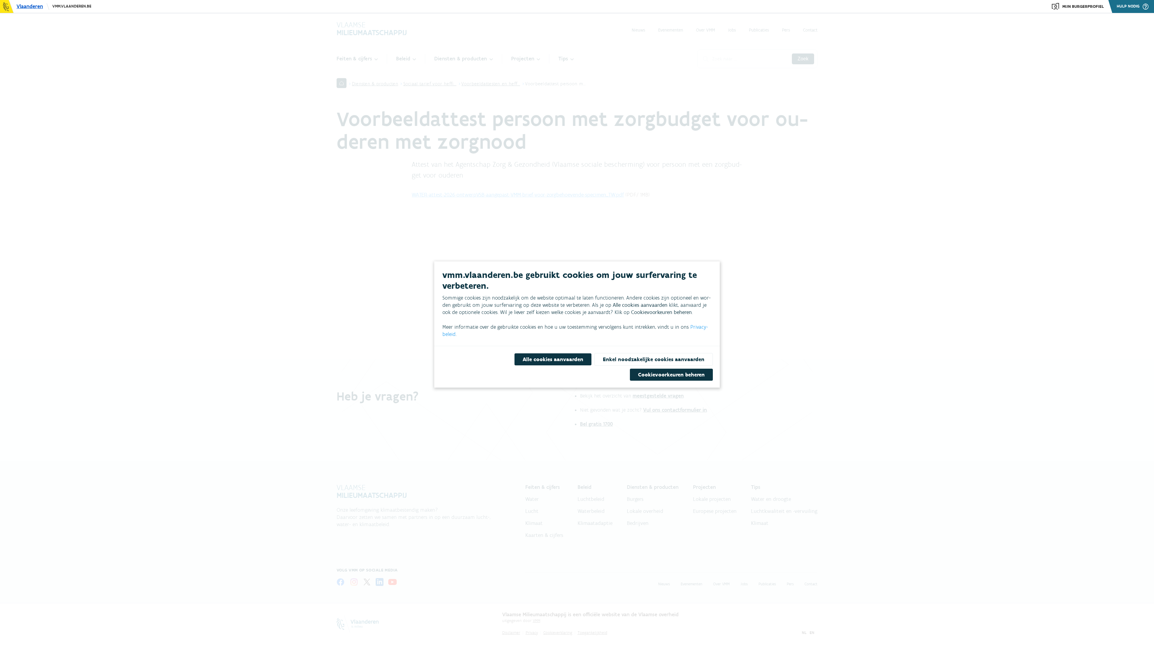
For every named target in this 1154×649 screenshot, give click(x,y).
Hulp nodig (1128, 6)
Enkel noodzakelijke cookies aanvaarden (653, 359)
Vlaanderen (30, 6)
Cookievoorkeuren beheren (671, 374)
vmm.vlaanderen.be (71, 6)
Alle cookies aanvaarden (553, 359)
